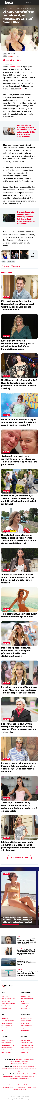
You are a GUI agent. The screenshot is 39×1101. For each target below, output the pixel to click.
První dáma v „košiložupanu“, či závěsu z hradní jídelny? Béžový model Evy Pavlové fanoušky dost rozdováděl (18, 499)
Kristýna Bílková (13, 54)
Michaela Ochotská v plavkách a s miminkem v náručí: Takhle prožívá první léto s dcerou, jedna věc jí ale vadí (18, 846)
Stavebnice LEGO (31, 1074)
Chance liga (5, 1018)
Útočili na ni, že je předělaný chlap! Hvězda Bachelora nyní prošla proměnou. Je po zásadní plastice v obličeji (19, 384)
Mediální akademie (29, 1085)
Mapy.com (19, 1059)
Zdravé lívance (25, 1023)
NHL (3, 1030)
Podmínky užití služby (9, 1087)
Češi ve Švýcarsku (7, 1047)
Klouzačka (11, 1068)
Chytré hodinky (14, 1078)
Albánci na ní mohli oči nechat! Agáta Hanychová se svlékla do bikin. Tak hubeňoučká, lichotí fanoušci (17, 578)
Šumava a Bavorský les (8, 1045)
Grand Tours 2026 (26, 1008)
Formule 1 (4, 1028)
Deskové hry (24, 1076)
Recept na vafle (25, 1028)
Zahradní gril (32, 1068)
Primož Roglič (24, 1006)
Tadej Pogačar (25, 1003)
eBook (7, 60)
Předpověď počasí (28, 1059)
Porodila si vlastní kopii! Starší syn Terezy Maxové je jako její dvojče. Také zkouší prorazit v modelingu (19, 690)
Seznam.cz (28, 2)
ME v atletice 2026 (7, 1025)
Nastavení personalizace (19, 1089)
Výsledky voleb (6, 1001)
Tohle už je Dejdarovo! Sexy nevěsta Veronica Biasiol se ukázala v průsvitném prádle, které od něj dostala (19, 806)
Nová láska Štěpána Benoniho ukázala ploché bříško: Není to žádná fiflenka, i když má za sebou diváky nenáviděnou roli (18, 539)
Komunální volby (6, 1008)
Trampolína (31, 1066)
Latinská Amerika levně (8, 1050)
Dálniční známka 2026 (27, 1042)
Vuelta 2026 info (25, 996)
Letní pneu (17, 1076)
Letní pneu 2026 (25, 1040)
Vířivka (19, 1071)
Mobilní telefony (21, 1074)
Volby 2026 (5, 996)
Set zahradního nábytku (21, 1068)
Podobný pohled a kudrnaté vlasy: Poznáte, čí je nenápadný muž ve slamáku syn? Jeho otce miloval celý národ (18, 767)
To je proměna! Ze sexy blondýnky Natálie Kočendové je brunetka (19, 615)
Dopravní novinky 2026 (27, 1045)
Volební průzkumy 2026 (8, 998)
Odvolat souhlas (31, 1087)
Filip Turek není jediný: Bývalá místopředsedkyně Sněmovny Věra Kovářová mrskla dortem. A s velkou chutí (18, 728)
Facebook (7, 1085)
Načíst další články (19, 858)
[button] (19, 38)
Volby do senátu (6, 1006)
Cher (22, 89)
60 (20, 60)
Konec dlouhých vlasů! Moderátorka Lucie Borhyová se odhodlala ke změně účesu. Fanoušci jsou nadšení (17, 344)
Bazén (14, 1066)
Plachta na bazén (22, 1066)
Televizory (32, 1076)
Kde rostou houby (15, 1061)
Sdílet (14, 60)
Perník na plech (25, 1030)
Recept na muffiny (26, 1020)
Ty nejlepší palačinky (26, 1018)
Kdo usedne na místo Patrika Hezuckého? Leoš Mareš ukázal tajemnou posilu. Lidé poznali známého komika (17, 305)
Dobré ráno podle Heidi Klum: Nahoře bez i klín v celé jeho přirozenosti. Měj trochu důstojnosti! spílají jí (16, 651)
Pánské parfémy (24, 1078)
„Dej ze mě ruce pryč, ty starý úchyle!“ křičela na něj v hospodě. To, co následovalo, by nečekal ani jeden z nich (19, 460)
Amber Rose (15, 67)
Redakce (20, 1085)
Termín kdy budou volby (8, 1003)
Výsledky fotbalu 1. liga (8, 1020)
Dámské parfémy (8, 1076)
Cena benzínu (24, 1061)
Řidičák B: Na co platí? (27, 1047)
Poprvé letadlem (6, 1042)
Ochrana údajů (21, 1087)
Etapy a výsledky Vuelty (27, 998)
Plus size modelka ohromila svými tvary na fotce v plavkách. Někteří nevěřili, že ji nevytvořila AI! (18, 422)
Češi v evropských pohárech (19, 1063)
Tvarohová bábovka (26, 1025)
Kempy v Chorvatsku (7, 1040)
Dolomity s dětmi (6, 1052)
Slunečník (4, 1068)
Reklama (14, 1085)
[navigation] (2, 2)
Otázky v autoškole (26, 1050)
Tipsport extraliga (7, 1023)
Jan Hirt (23, 1001)
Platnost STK (24, 1052)
